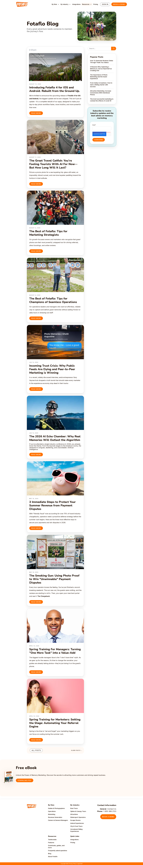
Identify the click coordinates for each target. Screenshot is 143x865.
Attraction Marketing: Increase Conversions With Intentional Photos (100, 93)
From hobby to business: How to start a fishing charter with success (101, 84)
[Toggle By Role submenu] (58, 4)
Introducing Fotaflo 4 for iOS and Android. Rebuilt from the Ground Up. (54, 89)
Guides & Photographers (56, 808)
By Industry (64, 4)
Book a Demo (119, 4)
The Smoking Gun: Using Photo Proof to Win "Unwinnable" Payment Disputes (54, 579)
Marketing (51, 814)
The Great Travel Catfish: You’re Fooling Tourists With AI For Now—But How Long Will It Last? (53, 164)
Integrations (76, 4)
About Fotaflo (52, 856)
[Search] (113, 48)
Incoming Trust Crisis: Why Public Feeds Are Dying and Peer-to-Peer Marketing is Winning (52, 369)
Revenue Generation (55, 817)
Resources (85, 4)
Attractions (74, 814)
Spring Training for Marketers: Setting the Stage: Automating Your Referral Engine (54, 723)
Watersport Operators (78, 817)
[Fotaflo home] (22, 4)
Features (51, 842)
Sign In (105, 4)
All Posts (36, 750)
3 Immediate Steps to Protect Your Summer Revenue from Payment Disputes (52, 505)
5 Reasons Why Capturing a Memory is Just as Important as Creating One (101, 68)
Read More (36, 113)
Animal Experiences (77, 823)
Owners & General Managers (58, 820)
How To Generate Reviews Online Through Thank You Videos (101, 61)
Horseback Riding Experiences (76, 830)
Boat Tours (74, 808)
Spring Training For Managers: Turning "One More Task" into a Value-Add (55, 651)
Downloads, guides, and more (56, 846)
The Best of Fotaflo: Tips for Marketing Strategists (48, 233)
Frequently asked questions (57, 850)
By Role (54, 4)
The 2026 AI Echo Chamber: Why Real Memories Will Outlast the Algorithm (55, 438)
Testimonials (52, 839)
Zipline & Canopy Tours (78, 811)
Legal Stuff (79, 863)
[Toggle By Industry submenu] (70, 4)
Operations (52, 811)
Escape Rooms (75, 820)
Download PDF (24, 780)
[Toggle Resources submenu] (91, 4)
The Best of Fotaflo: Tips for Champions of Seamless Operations (53, 300)
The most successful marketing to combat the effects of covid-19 (101, 100)
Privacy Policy (72, 863)
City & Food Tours (76, 826)
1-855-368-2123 (109, 811)
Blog (49, 853)
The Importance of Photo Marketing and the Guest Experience (98, 76)
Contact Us (111, 809)
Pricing (95, 4)
